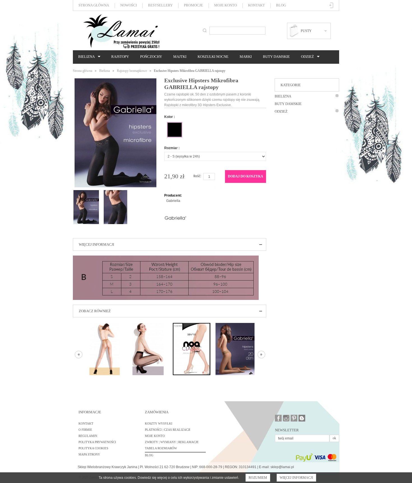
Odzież (306, 56)
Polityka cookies (93, 448)
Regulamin (87, 436)
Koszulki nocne (213, 56)
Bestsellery (160, 5)
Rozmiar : (172, 148)
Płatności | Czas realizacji (167, 429)
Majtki (179, 56)
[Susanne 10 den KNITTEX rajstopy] (191, 349)
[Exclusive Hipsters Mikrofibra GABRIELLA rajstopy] (86, 193)
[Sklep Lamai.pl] (121, 31)
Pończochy (151, 56)
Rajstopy (120, 56)
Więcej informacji (296, 478)
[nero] (175, 130)
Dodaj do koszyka (245, 176)
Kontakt (256, 5)
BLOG (149, 455)
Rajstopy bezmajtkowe (132, 71)
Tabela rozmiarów (161, 448)
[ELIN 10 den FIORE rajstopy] (104, 349)
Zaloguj (331, 5)
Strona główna (93, 5)
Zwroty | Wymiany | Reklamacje (172, 442)
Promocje (193, 5)
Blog (281, 5)
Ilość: (197, 176)
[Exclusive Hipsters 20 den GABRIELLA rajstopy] (235, 349)
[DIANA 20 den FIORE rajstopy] (148, 349)
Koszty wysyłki (158, 423)
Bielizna (85, 56)
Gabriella (173, 201)
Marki (246, 56)
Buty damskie (276, 56)
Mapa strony (89, 454)
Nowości (128, 5)
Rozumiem (258, 478)
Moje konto (225, 5)
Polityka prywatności (97, 442)
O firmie (85, 429)
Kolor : (169, 117)
